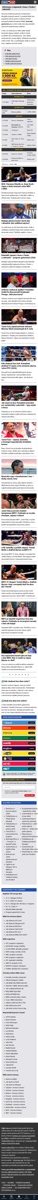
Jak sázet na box (11, 59)
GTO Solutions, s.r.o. (8, 1190)
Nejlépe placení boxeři (13, 61)
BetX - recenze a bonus (14, 1110)
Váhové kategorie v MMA (14, 980)
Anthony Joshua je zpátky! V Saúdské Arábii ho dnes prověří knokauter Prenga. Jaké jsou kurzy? (17, 292)
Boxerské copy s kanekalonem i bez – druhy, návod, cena (17, 477)
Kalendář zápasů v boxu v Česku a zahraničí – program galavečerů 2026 (18, 256)
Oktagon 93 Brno (16, 898)
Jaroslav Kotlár (11, 1068)
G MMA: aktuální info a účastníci (17, 969)
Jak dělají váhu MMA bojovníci (16, 983)
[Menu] (35, 2)
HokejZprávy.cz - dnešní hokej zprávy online (12, 826)
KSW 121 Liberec (17, 901)
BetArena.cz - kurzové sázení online (11, 811)
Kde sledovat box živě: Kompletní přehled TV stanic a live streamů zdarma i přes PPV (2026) (18, 365)
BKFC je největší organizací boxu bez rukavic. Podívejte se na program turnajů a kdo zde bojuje (18, 621)
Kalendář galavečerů (12, 54)
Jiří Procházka (11, 1017)
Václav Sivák (10, 1037)
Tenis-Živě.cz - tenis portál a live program (12, 834)
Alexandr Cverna (11, 1059)
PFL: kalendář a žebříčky (14, 960)
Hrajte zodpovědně (8, 1147)
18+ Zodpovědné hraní (22, 1187)
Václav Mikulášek (12, 1054)
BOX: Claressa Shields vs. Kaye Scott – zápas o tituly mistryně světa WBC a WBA (18, 186)
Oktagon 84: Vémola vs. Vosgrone (22, 904)
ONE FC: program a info (14, 963)
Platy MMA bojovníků (13, 991)
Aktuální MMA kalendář (14, 909)
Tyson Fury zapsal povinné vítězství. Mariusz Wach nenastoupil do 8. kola (17, 327)
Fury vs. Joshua (16, 112)
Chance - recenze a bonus (15, 1096)
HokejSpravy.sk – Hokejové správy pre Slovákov (12, 877)
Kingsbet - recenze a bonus (15, 1099)
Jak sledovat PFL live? (13, 932)
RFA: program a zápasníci (14, 957)
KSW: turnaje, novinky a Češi (15, 952)
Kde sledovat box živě (13, 56)
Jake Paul (9, 1042)
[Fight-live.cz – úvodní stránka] (8, 2)
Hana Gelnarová (11, 1062)
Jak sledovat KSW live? (14, 926)
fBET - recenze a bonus (14, 1113)
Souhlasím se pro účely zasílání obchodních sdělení (18, 792)
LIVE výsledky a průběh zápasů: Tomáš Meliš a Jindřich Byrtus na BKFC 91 (18, 549)
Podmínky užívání (9, 1185)
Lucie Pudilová (11, 1039)
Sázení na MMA (11, 1079)
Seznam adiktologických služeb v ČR (14, 1172)
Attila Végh (9, 1025)
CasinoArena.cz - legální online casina (12, 849)
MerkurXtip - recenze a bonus (16, 1107)
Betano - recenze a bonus (14, 1093)
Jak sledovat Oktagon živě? (15, 923)
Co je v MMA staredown (14, 1000)
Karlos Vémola (11, 1020)
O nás (3, 1182)
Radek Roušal (10, 1048)
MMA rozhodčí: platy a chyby (16, 997)
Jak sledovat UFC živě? (14, 921)
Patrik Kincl (9, 1034)
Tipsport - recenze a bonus (15, 1087)
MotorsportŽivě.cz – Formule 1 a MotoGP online (12, 841)
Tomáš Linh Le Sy (12, 1070)
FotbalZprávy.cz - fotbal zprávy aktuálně (12, 818)
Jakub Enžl (9, 1065)
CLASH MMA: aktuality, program (17, 949)
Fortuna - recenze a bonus (15, 1090)
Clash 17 (14, 906)
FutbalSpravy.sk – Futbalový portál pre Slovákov (29, 841)
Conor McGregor (11, 1022)
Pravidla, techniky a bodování (16, 977)
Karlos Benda (10, 1056)
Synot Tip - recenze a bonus (15, 1102)
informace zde (18, 1160)
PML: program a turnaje (14, 955)
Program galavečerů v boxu (15, 912)
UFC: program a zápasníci (15, 943)
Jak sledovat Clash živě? (14, 929)
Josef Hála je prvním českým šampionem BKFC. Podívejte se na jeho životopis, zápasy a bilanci (18, 513)
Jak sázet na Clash (12, 1082)
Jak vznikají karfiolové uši (14, 989)
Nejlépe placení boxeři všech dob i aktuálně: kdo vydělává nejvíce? (15, 222)
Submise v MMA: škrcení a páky (17, 986)
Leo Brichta (10, 1031)
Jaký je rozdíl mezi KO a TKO (16, 1003)
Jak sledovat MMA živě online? (16, 935)
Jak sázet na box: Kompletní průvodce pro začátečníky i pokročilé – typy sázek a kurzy (18, 405)
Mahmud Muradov (12, 1028)
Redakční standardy (23, 1182)
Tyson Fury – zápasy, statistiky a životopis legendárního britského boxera (16, 442)
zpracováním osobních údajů (19, 791)
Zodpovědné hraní (7, 1141)
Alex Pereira (10, 1045)
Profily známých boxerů (13, 63)
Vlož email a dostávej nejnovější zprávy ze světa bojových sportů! (19, 783)
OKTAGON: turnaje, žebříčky (15, 946)
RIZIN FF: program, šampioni (16, 966)
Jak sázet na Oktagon (13, 1085)
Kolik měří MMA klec (13, 994)
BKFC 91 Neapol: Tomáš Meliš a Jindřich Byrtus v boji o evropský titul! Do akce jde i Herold (18, 584)
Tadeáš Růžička (11, 1051)
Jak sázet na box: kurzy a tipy (16, 1008)
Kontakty (11, 1182)
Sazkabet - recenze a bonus (15, 1104)
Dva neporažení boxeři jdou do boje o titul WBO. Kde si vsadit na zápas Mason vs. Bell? (16, 658)
